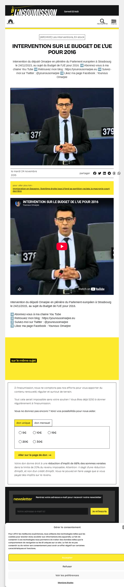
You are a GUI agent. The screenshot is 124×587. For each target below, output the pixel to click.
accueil (10, 23)
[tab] (23, 423)
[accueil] (10, 21)
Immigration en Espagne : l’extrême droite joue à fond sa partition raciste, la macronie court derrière (61, 189)
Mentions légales (65, 583)
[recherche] (102, 21)
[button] (95, 173)
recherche (102, 23)
